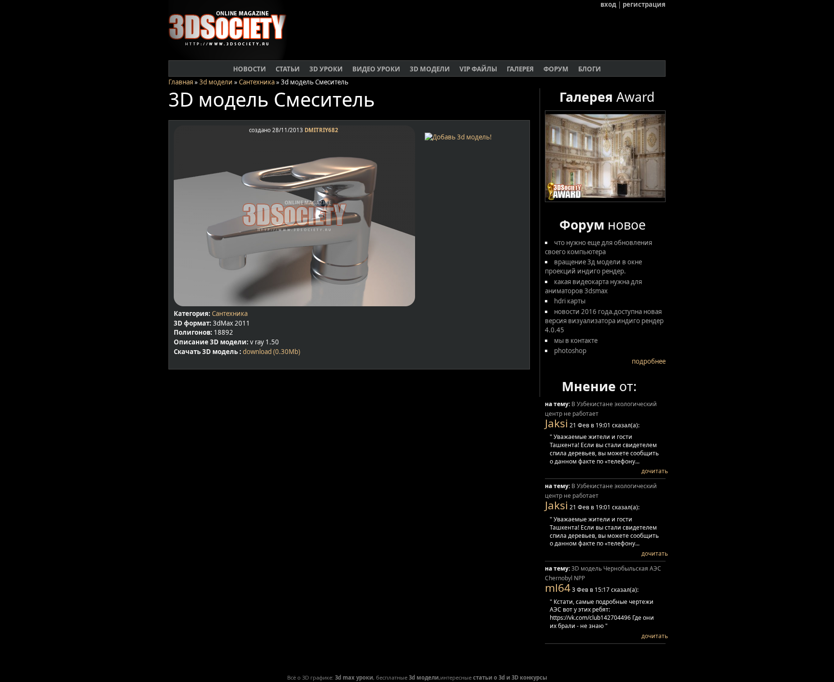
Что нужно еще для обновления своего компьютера (598, 247)
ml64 (557, 587)
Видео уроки (376, 69)
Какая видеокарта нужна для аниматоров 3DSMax (593, 286)
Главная (180, 82)
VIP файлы (478, 69)
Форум (556, 69)
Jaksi (556, 423)
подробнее (649, 361)
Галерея (520, 69)
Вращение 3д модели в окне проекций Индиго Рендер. (593, 266)
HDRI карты (569, 301)
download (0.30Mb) (271, 351)
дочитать (654, 471)
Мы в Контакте (576, 340)
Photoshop (570, 350)
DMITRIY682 (321, 130)
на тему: (558, 404)
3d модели (216, 82)
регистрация (644, 4)
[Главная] (231, 57)
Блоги (589, 69)
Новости (249, 69)
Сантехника (257, 82)
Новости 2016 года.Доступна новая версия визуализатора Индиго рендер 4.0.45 (604, 320)
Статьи (288, 69)
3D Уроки (326, 69)
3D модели (430, 69)
